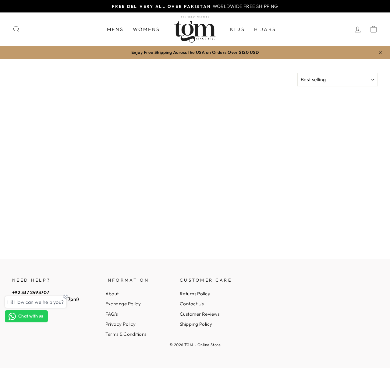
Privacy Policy (120, 324)
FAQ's (111, 314)
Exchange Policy (123, 304)
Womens (146, 29)
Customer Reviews (199, 314)
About (112, 294)
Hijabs (265, 29)
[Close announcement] (380, 52)
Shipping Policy (196, 324)
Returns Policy (195, 294)
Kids (237, 29)
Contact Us (192, 304)
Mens (115, 29)
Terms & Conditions (126, 334)
